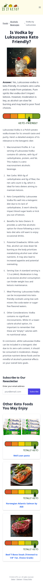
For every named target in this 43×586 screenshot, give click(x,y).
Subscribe (34, 391)
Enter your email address (14, 386)
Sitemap (19, 579)
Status (13, 579)
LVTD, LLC (18, 577)
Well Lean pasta (21, 455)
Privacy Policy (27, 579)
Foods (5, 23)
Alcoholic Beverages (14, 23)
